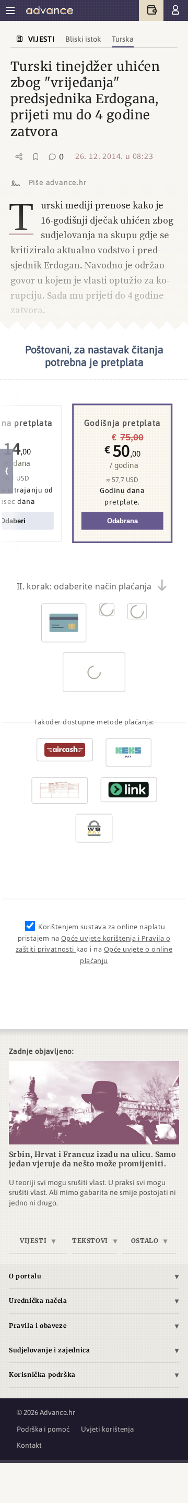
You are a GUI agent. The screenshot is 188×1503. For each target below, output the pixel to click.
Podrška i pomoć (43, 1429)
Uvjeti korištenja (107, 1429)
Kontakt (29, 1445)
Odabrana (122, 521)
